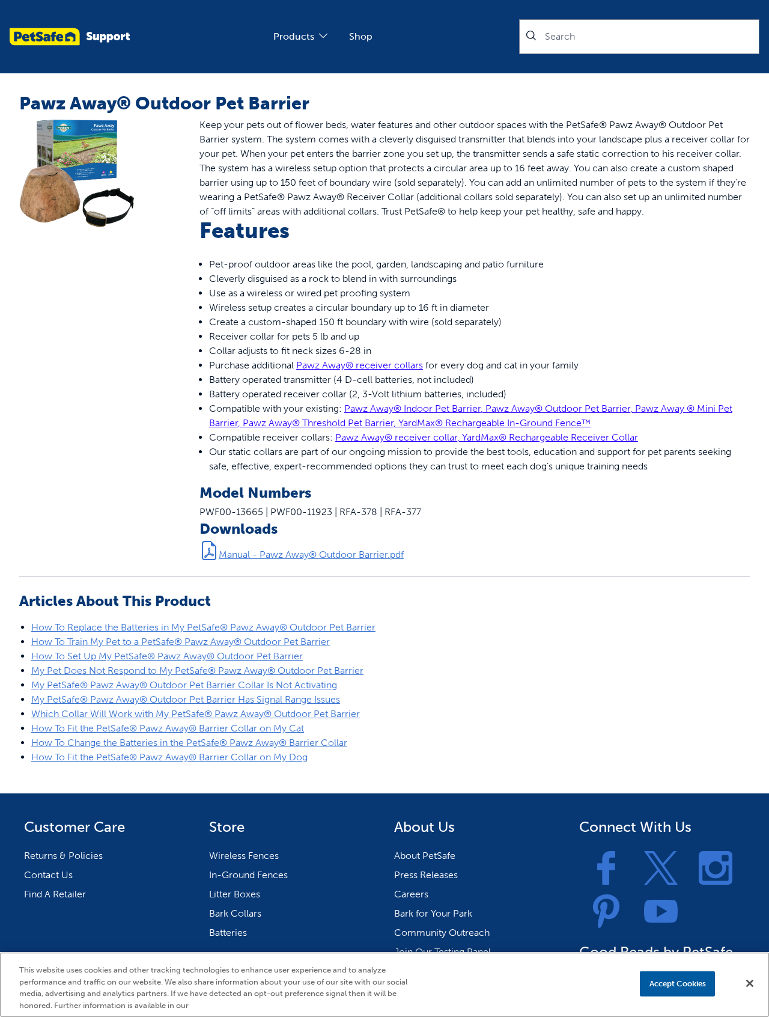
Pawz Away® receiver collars (359, 365)
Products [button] (293, 36)
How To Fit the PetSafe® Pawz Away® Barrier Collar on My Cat (167, 728)
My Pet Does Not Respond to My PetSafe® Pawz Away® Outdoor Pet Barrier (197, 670)
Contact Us (48, 875)
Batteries (228, 932)
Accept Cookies (678, 983)
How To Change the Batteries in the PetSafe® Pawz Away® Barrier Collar (189, 742)
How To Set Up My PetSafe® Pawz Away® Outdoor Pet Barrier (167, 656)
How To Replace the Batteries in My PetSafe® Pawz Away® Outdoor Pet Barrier (203, 627)
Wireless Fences (244, 855)
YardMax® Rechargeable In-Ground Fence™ (494, 423)
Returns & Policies (63, 855)
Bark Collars (235, 913)
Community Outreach (442, 932)
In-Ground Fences (248, 875)
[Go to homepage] (70, 37)
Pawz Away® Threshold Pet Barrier (318, 423)
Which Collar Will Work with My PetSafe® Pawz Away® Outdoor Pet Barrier (195, 713)
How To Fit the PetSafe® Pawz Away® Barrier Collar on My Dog (169, 757)
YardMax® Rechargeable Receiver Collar (550, 437)
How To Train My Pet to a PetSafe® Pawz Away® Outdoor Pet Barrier (180, 641)
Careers (411, 894)
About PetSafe (424, 855)
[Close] (750, 983)
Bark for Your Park (433, 913)
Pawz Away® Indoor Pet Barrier (412, 408)
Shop (360, 36)
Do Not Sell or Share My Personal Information (545, 983)
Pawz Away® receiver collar (396, 437)
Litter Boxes (234, 894)
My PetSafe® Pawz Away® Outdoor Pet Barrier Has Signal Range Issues (185, 699)
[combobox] (639, 36)
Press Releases (426, 875)
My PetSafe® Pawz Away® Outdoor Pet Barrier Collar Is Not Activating (184, 685)
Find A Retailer (55, 894)
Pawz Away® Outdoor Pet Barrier (557, 408)
